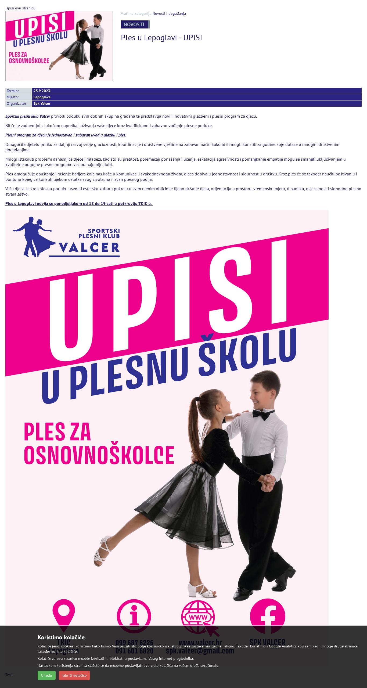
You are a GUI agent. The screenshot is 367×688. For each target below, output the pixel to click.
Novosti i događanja (169, 13)
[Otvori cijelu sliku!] (59, 45)
